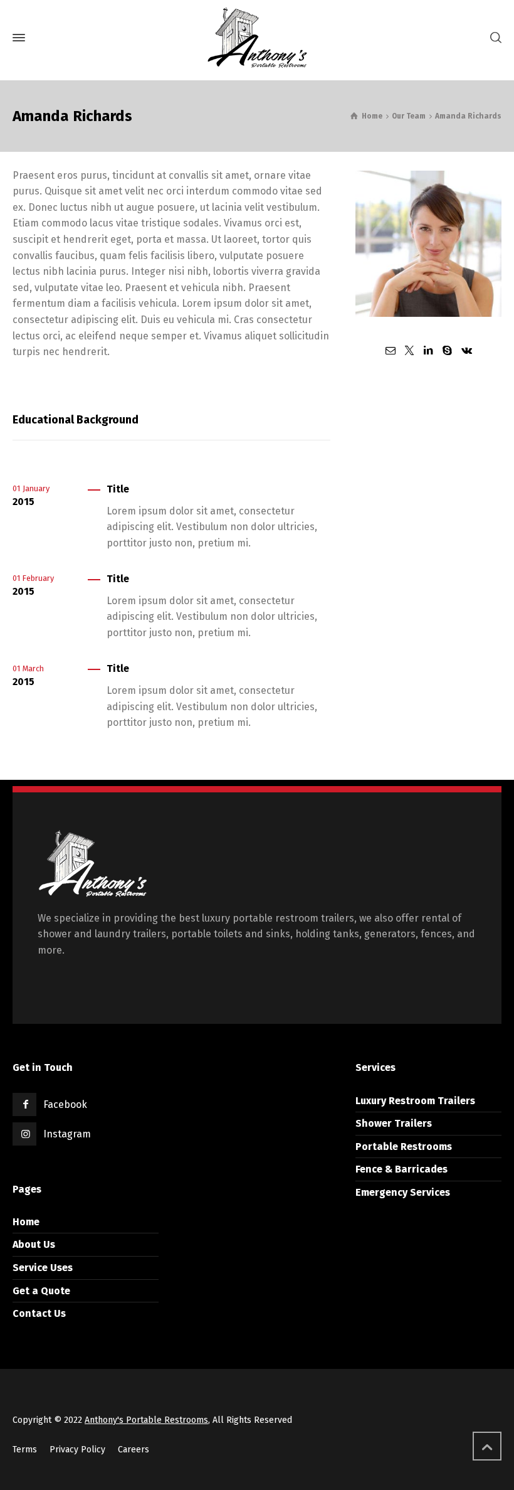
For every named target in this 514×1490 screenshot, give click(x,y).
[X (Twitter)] (409, 350)
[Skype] (447, 350)
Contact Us (39, 1313)
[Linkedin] (428, 350)
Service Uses (43, 1268)
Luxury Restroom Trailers (415, 1101)
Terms (25, 1449)
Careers (133, 1449)
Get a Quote (41, 1291)
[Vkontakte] (466, 350)
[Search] (493, 38)
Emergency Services (402, 1192)
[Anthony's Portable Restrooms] (257, 37)
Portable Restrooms (403, 1146)
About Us (34, 1244)
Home (26, 1222)
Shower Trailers (393, 1123)
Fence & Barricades (401, 1169)
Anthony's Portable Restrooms (146, 1420)
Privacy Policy (77, 1449)
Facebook (65, 1104)
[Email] (390, 350)
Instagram (67, 1134)
